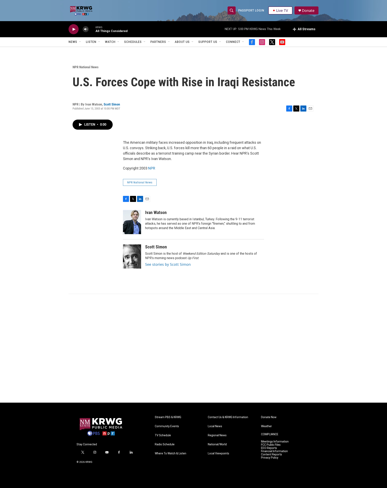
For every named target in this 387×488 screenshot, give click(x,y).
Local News (215, 426)
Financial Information (274, 451)
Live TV (282, 10)
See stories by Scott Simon (168, 264)
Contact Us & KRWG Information (228, 417)
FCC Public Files (271, 444)
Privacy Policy (269, 457)
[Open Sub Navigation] (80, 41)
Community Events (167, 426)
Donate (308, 10)
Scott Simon (112, 104)
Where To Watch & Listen (170, 453)
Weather (266, 426)
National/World (217, 444)
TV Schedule (163, 435)
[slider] (92, 29)
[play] (73, 29)
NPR (151, 168)
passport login (251, 10)
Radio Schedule (165, 444)
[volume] (85, 29)
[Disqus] (193, 348)
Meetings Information (275, 441)
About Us (182, 41)
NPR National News (86, 67)
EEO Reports (269, 448)
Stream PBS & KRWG (168, 417)
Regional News (217, 435)
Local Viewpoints (218, 453)
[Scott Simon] (132, 256)
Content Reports (271, 454)
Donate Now (269, 417)
